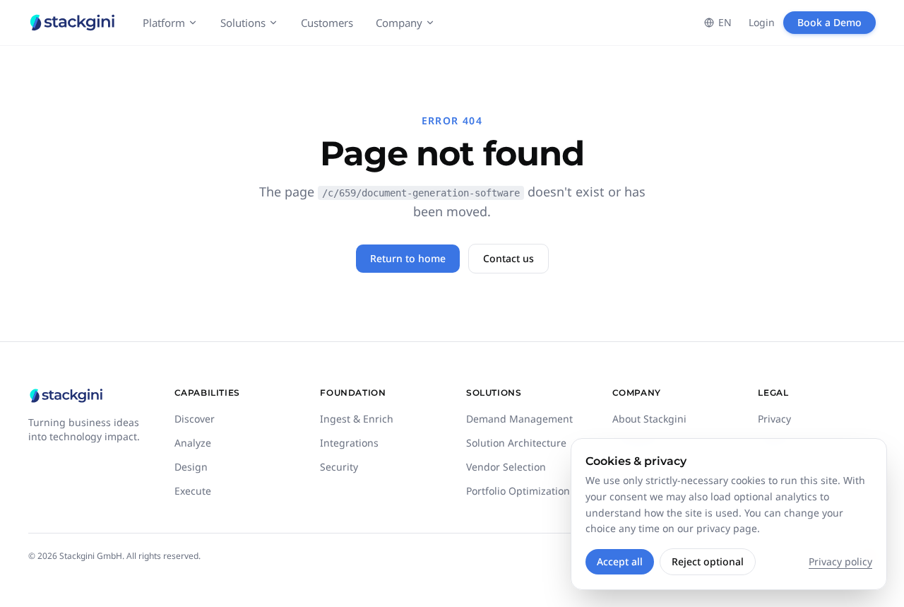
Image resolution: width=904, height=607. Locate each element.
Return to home (408, 258)
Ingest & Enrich (356, 418)
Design (191, 466)
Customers (327, 23)
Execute (192, 490)
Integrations (349, 442)
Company (399, 23)
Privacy (774, 418)
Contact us (508, 258)
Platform (164, 23)
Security (339, 466)
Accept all (620, 561)
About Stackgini (649, 418)
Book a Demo (829, 22)
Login (762, 22)
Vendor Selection (506, 466)
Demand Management (519, 418)
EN (725, 22)
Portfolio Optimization (518, 490)
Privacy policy (840, 561)
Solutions (243, 23)
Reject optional (708, 561)
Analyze (192, 442)
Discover (194, 418)
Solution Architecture (516, 442)
